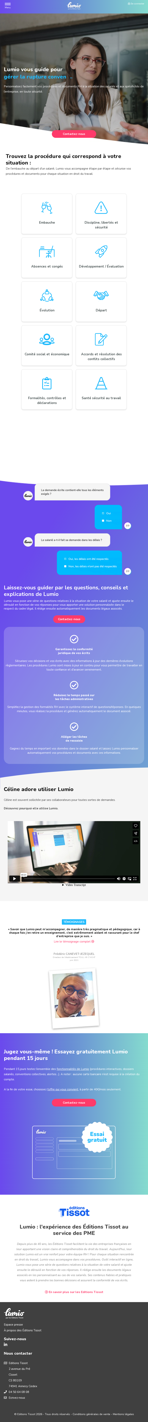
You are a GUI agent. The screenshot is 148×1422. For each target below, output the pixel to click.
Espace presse (13, 1325)
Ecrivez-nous (17, 1398)
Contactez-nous (74, 134)
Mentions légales (123, 1414)
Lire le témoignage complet (72, 942)
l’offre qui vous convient (62, 1089)
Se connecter (137, 3)
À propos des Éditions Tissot (22, 1330)
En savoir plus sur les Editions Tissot (75, 1292)
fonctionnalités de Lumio (73, 1069)
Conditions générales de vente (91, 1414)
